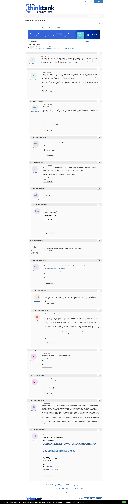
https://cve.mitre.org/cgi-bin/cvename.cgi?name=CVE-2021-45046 (61, 450)
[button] (34, 16)
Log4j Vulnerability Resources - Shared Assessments (55, 268)
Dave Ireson (34, 172)
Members (56, 27)
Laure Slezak (37, 301)
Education (67, 484)
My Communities (58, 487)
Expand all (81, 41)
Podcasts (67, 489)
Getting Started (77, 485)
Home (46, 484)
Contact (86, 1)
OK (124, 502)
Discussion (39, 27)
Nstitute (67, 493)
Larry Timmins (35, 440)
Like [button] (99, 53)
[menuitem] (87, 1)
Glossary (67, 491)
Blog (66, 492)
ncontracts (91, 1)
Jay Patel (37, 320)
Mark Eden (33, 410)
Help (74, 484)
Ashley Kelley (36, 199)
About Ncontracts (77, 489)
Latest (50, 485)
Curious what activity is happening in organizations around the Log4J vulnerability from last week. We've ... (55, 48)
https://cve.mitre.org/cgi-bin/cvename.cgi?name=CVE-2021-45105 (61, 451)
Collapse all (86, 41)
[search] (101, 16)
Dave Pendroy (32, 63)
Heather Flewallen (35, 111)
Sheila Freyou (35, 385)
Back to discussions (33, 41)
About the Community (78, 488)
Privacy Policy (87, 497)
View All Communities (59, 488)
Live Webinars (69, 487)
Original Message (48, 130)
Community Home (30, 27)
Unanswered (51, 487)
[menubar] (89, 1)
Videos (67, 488)
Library (47, 27)
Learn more (82, 502)
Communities (57, 484)
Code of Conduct (77, 487)
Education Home (69, 485)
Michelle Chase (33, 79)
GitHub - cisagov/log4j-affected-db (49, 358)
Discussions (50, 484)
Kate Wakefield (37, 215)
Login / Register (98, 1)
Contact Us (92, 497)
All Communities (58, 485)
